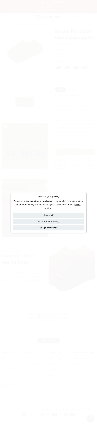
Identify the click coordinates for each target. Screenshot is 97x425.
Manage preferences (48, 227)
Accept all (48, 215)
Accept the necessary (48, 221)
